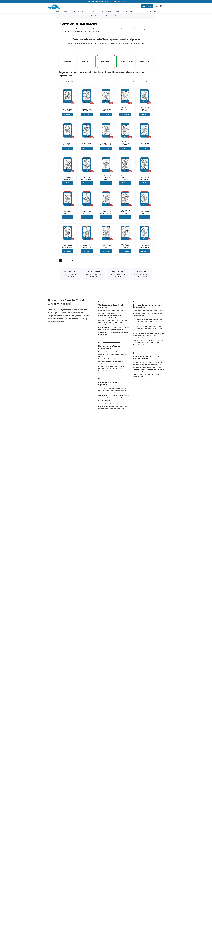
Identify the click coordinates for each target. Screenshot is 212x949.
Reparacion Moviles (139, 345)
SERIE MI (67, 61)
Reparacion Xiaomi (104, 371)
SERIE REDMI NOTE (125, 61)
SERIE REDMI (106, 61)
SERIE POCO (87, 61)
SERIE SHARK (144, 61)
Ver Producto (67, 114)
